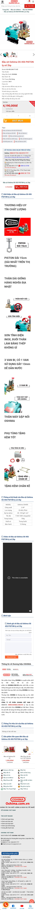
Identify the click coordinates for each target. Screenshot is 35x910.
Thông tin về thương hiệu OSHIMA (16, 664)
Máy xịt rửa (6, 775)
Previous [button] (2, 751)
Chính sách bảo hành (7, 823)
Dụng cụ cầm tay (8, 770)
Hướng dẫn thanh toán (8, 828)
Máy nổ (22, 777)
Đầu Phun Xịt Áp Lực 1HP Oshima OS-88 (25, 758)
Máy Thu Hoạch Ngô (9, 789)
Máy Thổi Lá (24, 789)
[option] (9, 753)
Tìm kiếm (30, 6)
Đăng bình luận (11, 657)
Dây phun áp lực (25, 786)
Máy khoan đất (7, 780)
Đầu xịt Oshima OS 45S (9, 133)
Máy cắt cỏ (6, 772)
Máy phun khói (7, 786)
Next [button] (32, 751)
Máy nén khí (24, 775)
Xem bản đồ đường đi (10, 167)
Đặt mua (17, 120)
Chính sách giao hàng (8, 819)
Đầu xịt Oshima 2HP (20, 141)
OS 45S (5, 136)
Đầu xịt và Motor (8, 777)
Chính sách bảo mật (7, 821)
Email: (12, 844)
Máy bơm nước (24, 784)
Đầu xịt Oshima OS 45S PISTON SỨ (12, 130)
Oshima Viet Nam (20, 866)
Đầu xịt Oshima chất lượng (10, 138)
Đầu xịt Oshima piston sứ (16, 136)
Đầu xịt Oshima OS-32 (9, 757)
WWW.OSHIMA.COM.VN (15, 705)
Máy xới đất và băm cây (26, 780)
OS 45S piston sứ (7, 141)
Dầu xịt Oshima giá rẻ (26, 138)
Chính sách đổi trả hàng (8, 825)
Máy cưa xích (7, 784)
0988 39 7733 (14, 153)
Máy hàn (23, 770)
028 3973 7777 (23, 153)
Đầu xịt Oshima (22, 133)
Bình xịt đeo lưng (25, 772)
